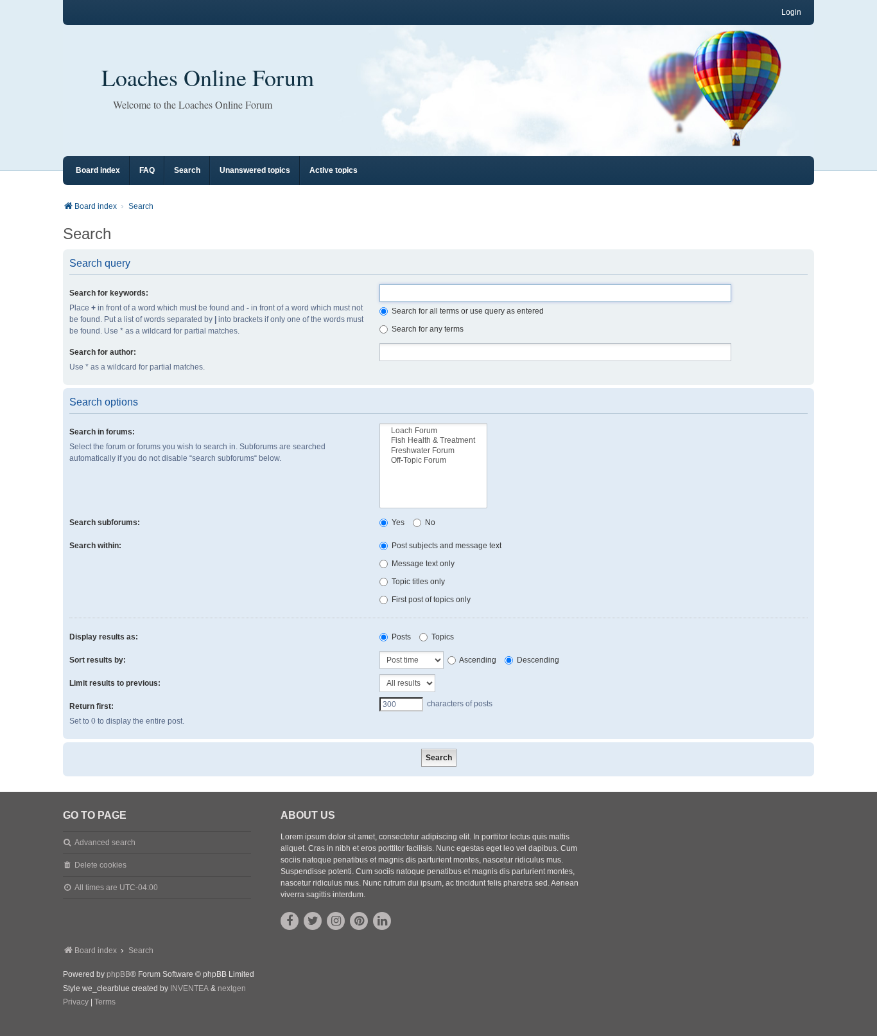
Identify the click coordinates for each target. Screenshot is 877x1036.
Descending (537, 660)
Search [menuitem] (187, 170)
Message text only (422, 563)
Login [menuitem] (791, 12)
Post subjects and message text (445, 545)
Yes (397, 522)
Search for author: (102, 352)
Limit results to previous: (115, 683)
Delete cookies (100, 865)
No (429, 522)
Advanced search (104, 842)
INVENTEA (189, 988)
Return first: (91, 706)
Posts (400, 636)
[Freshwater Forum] (433, 451)
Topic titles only (417, 581)
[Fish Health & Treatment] (433, 440)
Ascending (477, 660)
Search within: (95, 545)
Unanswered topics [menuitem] (255, 170)
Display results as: (103, 636)
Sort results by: (97, 660)
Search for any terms (427, 329)
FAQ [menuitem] (147, 170)
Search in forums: (102, 431)
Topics (442, 636)
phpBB (118, 974)
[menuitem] (76, 1003)
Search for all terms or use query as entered (467, 311)
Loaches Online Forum (207, 77)
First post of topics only (430, 599)
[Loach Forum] (433, 431)
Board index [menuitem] (98, 170)
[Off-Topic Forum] (433, 460)
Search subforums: (104, 522)
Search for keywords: (108, 293)
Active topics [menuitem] (333, 170)
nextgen (232, 988)
